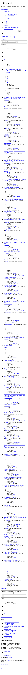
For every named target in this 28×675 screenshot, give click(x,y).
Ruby (5, 126)
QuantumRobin (8, 398)
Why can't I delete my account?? (11, 437)
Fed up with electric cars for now (11, 187)
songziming (8, 455)
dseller (6, 108)
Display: (4, 591)
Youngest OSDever (8, 228)
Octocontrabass (16, 124)
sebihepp (15, 116)
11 (7, 77)
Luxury (5, 368)
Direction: (4, 593)
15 (7, 83)
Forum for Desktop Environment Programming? (15, 420)
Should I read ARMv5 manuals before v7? (14, 337)
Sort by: (14, 591)
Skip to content (4, 9)
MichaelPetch (16, 474)
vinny (6, 294)
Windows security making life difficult (13, 386)
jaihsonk (7, 230)
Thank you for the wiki (9, 376)
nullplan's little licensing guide (11, 552)
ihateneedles (8, 286)
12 (7, 78)
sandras (14, 132)
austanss (7, 200)
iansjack (7, 128)
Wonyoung (7, 144)
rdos (14, 418)
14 (7, 81)
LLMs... (5, 106)
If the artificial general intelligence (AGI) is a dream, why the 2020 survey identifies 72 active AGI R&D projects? (15, 395)
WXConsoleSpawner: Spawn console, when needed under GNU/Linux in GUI (14, 98)
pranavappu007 (8, 324)
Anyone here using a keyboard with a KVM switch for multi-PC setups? (14, 276)
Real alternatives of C (9, 322)
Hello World (6, 135)
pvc (6, 498)
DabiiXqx (15, 239)
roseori (6, 180)
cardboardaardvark (9, 377)
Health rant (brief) (8, 579)
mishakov (15, 208)
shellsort (7, 136)
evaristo (14, 273)
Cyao (6, 506)
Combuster (7, 70)
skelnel (6, 120)
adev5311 (7, 406)
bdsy (7, 253)
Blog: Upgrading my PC (9, 211)
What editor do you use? (9, 259)
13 (7, 80)
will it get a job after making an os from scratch (15, 179)
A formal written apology (9, 469)
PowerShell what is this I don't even (12, 526)
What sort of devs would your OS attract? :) (14, 485)
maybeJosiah (8, 312)
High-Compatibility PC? (9, 360)
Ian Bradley (9, 657)
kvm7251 (7, 278)
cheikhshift (7, 163)
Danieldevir (8, 172)
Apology (6, 118)
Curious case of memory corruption (12, 251)
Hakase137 (7, 520)
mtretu (14, 257)
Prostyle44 (7, 545)
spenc (6, 422)
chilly (14, 514)
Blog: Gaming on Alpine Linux (11, 428)
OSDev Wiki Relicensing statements (12, 69)
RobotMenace (8, 304)
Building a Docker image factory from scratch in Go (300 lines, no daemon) (15, 161)
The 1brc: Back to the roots (10, 412)
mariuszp (7, 537)
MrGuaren (7, 361)
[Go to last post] (18, 87)
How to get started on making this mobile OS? (14, 310)
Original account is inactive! (10, 404)
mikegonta (8, 561)
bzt (5, 347)
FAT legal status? (8, 345)
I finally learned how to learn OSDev (12, 293)
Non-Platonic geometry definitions (12, 560)
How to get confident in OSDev (11, 544)
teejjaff (6, 438)
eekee (14, 308)
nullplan (14, 157)
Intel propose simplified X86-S (11, 454)
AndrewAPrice (16, 196)
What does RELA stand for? (10, 497)
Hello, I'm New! (7, 143)
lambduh (15, 426)
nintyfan (7, 100)
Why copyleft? (7, 505)
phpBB (8, 660)
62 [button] (4, 59)
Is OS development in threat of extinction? (13, 199)
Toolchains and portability (10, 285)
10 (7, 571)
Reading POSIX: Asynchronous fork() (13, 477)
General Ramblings (8, 37)
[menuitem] (12, 14)
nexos (6, 261)
